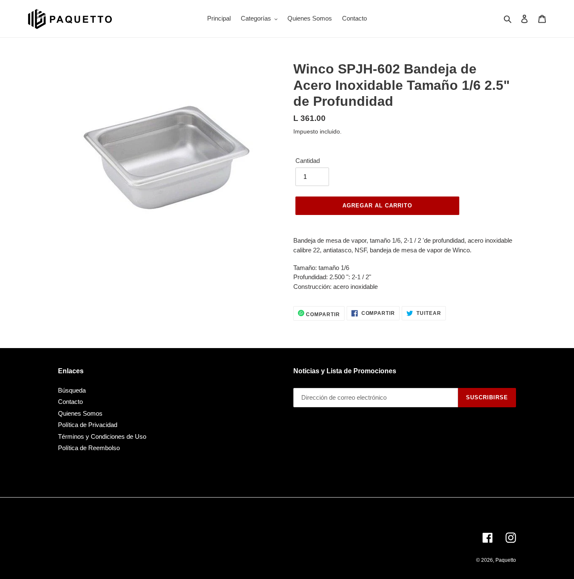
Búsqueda (72, 390)
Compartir (322, 314)
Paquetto (505, 560)
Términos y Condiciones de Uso (102, 436)
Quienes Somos (80, 413)
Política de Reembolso (89, 447)
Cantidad (307, 160)
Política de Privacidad (87, 424)
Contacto (70, 401)
